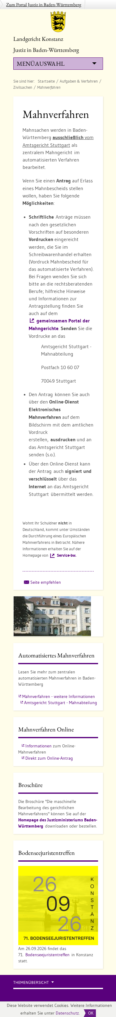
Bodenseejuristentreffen (47, 954)
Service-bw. (66, 555)
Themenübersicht (31, 982)
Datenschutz (67, 1013)
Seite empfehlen (45, 582)
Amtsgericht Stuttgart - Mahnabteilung (60, 702)
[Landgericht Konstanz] (58, 21)
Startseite (46, 81)
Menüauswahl (40, 64)
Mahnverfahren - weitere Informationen (58, 696)
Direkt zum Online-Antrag (49, 758)
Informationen (38, 746)
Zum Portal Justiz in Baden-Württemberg (43, 4)
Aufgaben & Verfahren (79, 81)
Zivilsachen (22, 87)
